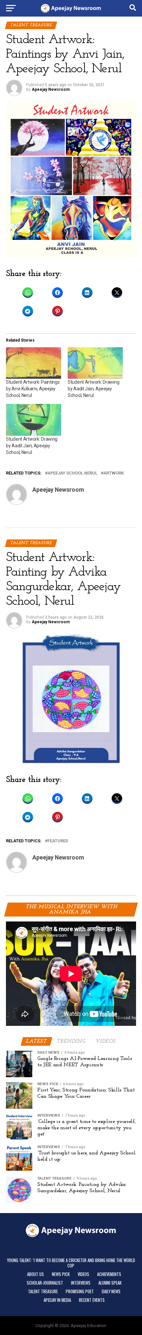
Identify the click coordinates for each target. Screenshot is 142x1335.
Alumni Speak (110, 1283)
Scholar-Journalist (45, 1283)
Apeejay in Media (57, 1300)
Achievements (109, 1274)
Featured (58, 841)
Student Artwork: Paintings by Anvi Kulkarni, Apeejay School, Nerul (33, 388)
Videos (83, 1274)
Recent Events (92, 1300)
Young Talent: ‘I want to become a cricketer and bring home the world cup (71, 1263)
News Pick (61, 1274)
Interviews (80, 1283)
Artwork (113, 473)
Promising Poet (80, 1291)
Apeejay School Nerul (72, 473)
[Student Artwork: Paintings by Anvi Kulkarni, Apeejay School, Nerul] (33, 363)
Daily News (111, 1291)
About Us (35, 1274)
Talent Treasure (43, 1291)
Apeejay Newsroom (51, 89)
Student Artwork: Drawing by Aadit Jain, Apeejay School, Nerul (93, 388)
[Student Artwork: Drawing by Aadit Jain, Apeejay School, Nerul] (95, 363)
